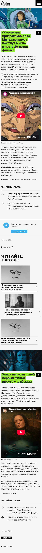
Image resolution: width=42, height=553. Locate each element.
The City (5, 3)
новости (6, 538)
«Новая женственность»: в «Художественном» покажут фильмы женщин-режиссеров (23, 206)
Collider (10, 404)
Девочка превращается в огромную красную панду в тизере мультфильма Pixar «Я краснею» (24, 196)
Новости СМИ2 (7, 247)
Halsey (8, 459)
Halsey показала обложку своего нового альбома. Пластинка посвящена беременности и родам (22, 510)
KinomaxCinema (11, 143)
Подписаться (19, 231)
